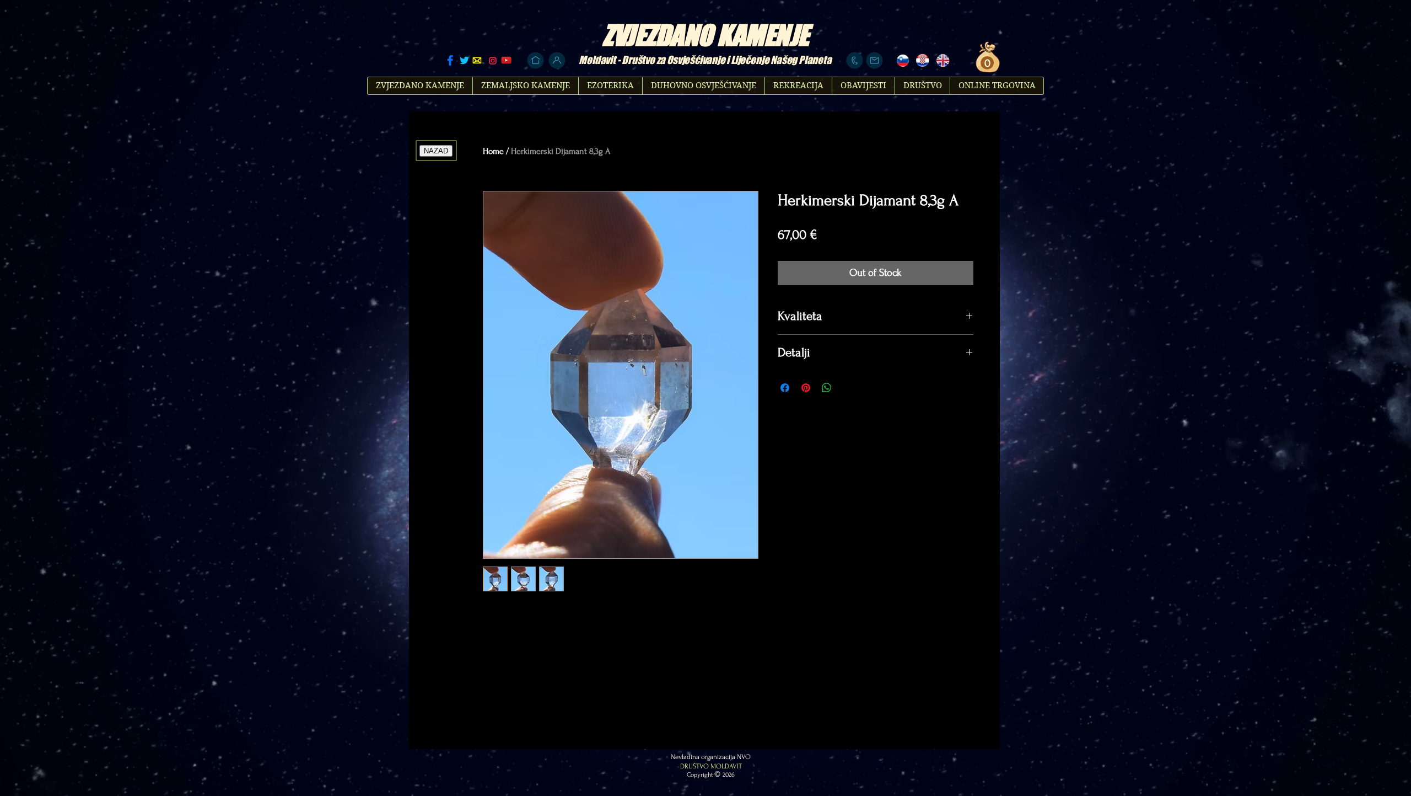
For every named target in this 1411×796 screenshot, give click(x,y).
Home (493, 151)
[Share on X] (847, 387)
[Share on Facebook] (784, 387)
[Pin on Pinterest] (805, 387)
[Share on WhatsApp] (826, 387)
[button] (986, 63)
